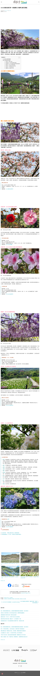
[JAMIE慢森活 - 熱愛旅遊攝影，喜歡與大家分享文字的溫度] (20, 2)
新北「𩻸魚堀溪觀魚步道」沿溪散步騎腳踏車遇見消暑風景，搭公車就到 (14, 610)
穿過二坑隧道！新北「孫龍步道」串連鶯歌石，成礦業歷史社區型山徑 (14, 636)
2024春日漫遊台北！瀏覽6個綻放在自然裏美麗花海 (29, 563)
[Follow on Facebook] (19, 666)
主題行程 (5, 597)
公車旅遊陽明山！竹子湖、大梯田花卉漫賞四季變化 (11, 534)
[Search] (38, 2)
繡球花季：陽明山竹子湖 (10, 68)
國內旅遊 (21, 598)
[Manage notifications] (2, 674)
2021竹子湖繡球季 (9, 526)
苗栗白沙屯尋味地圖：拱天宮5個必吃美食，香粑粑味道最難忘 (12, 612)
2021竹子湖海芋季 (9, 405)
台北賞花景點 (9, 598)
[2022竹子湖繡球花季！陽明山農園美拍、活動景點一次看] (10, 571)
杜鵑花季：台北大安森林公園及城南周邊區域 (13, 63)
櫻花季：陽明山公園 (9, 61)
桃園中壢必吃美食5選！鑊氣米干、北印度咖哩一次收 (11, 618)
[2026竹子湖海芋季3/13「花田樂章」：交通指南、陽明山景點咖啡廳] (30, 571)
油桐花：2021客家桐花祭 (10, 67)
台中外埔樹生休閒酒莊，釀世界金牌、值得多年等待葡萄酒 (29, 602)
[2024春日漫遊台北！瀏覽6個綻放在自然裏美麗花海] (30, 557)
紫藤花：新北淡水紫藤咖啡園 (10, 64)
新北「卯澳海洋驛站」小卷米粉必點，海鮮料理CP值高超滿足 (12, 628)
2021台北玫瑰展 (9, 244)
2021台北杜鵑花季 (9, 294)
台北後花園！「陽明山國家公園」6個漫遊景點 (10, 532)
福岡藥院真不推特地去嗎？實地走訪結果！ (9, 614)
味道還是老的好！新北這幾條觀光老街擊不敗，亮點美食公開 (12, 620)
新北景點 (24, 598)
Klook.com (3, 580)
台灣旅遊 (11, 597)
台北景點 (5, 598)
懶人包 (8, 597)
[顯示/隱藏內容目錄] (19, 57)
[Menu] (1, 2)
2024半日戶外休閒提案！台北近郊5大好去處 (11, 602)
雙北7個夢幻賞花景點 (6, 60)
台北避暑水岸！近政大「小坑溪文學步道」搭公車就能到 (11, 632)
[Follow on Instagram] (21, 666)
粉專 (8, 519)
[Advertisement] (20, 21)
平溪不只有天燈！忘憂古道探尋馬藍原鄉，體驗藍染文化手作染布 (13, 634)
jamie (10, 10)
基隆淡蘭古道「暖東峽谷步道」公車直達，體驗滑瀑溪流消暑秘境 (13, 630)
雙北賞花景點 (17, 598)
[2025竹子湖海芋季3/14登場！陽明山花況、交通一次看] (10, 557)
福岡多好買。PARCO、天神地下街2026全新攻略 (10, 616)
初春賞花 (13, 598)
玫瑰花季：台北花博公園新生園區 (11, 62)
